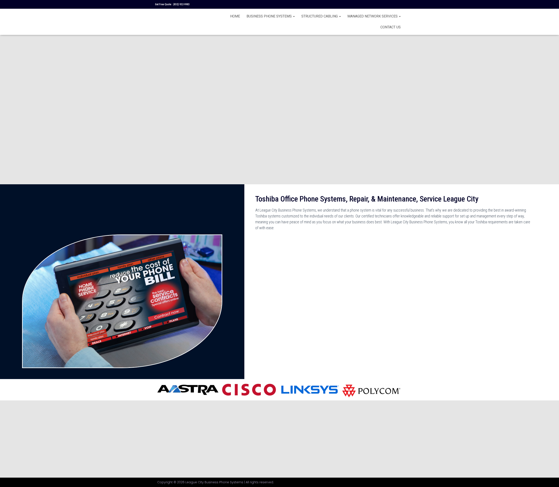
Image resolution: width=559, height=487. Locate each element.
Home (235, 16)
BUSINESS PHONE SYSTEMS (270, 16)
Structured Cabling (320, 16)
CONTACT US (390, 27)
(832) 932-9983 (181, 4)
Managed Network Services (373, 16)
